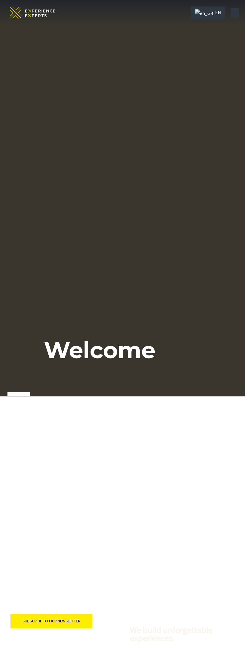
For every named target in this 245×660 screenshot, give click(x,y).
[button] (235, 13)
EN (217, 13)
